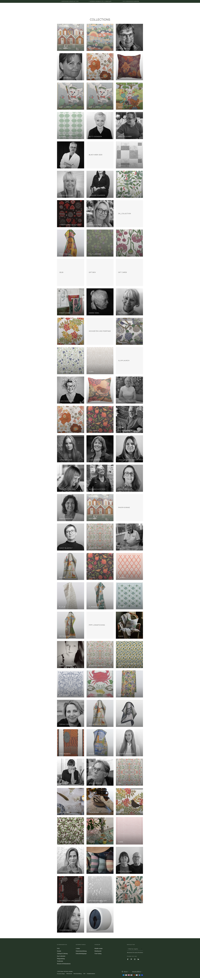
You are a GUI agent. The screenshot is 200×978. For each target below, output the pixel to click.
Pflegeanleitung (61, 958)
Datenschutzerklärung (81, 951)
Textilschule (60, 961)
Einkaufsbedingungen (81, 953)
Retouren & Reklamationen (64, 963)
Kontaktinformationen (91, 973)
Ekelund (61, 971)
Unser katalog (98, 953)
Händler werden (98, 948)
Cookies (78, 948)
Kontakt (59, 951)
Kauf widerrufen (61, 956)
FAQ (58, 948)
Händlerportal (98, 951)
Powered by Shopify (61, 973)
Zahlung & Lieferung (62, 953)
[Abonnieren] (142, 949)
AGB (84, 973)
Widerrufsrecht (69, 973)
